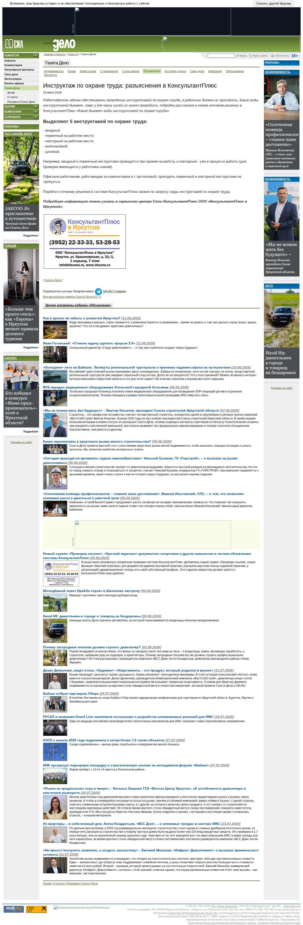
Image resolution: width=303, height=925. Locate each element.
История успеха (175, 71)
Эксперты (50, 75)
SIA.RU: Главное (114, 291)
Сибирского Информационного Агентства (193, 913)
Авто (269, 286)
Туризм (10, 246)
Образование (235, 71)
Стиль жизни (130, 71)
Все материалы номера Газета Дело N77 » (72, 296)
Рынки (9, 106)
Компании (12, 111)
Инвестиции (88, 71)
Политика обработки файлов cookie (279, 922)
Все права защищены (224, 906)
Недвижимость (54, 71)
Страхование (109, 71)
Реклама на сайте (21, 442)
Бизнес (10, 358)
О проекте (12, 117)
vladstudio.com (291, 906)
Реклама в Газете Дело (21, 101)
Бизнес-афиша (14, 83)
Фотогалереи (13, 78)
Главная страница (54, 54)
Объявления (151, 71)
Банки (72, 71)
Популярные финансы (19, 69)
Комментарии (13, 65)
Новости (73, 54)
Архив (11, 92)
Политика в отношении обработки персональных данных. (222, 922)
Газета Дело (12, 88)
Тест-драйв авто (18, 134)
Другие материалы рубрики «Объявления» (78, 305)
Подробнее (30, 235)
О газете (12, 97)
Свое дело (11, 74)
